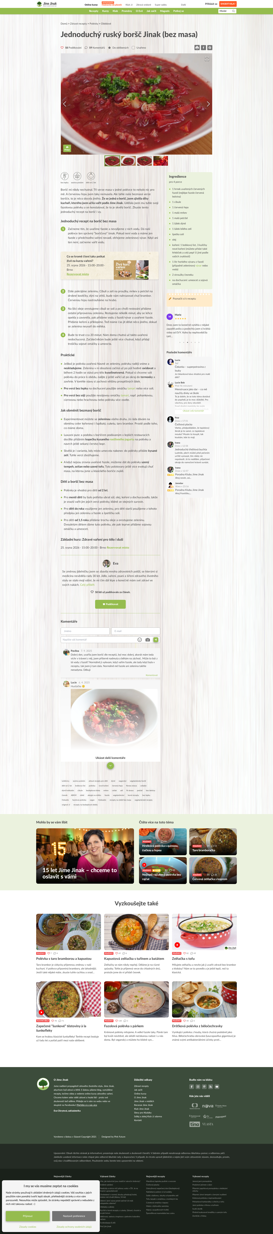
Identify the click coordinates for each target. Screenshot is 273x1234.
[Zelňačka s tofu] (204, 932)
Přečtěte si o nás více (87, 1105)
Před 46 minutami (183, 386)
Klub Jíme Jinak (141, 1109)
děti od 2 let (67, 786)
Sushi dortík (197, 1209)
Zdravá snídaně (143, 5)
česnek (64, 795)
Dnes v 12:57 (181, 471)
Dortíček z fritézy (199, 1216)
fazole (107, 795)
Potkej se (178, 11)
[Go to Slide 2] (128, 160)
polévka (92, 786)
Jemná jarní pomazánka (202, 1181)
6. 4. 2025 (84, 682)
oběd (82, 795)
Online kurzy (140, 1094)
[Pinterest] (204, 1086)
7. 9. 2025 (86, 651)
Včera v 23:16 (182, 486)
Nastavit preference (74, 1216)
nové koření (104, 786)
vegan (92, 800)
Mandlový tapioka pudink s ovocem (161, 1181)
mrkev (106, 790)
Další (183, 5)
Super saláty (161, 5)
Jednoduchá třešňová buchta (191, 449)
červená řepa (117, 786)
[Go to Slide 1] (112, 160)
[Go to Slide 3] (144, 160)
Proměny (127, 11)
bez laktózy (150, 790)
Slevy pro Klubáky (143, 1113)
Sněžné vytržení (106, 1185)
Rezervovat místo (118, 547)
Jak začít (151, 11)
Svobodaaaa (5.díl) (107, 1223)
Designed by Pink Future (113, 1137)
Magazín (165, 11)
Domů (64, 23)
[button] (136, 104)
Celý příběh (87, 585)
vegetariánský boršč (138, 781)
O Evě (139, 11)
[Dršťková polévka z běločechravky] (204, 999)
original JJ (66, 805)
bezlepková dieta (93, 790)
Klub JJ (129, 5)
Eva (115, 563)
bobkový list (80, 786)
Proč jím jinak (105, 1226)
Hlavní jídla (43, 1021)
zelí (121, 790)
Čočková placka (183, 424)
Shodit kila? (228, 4)
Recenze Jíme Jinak (143, 1105)
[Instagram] (198, 1086)
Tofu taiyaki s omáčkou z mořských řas (162, 1199)
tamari (131, 388)
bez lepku (146, 795)
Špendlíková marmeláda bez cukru (160, 1213)
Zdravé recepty (78, 23)
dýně (113, 781)
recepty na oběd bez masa (120, 800)
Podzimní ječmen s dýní (202, 1185)
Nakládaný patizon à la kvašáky (159, 1192)
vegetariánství (118, 795)
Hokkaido (102, 800)
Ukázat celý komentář (193, 411)
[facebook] (203, 47)
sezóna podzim (79, 781)
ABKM (73, 795)
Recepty (93, 11)
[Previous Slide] (65, 104)
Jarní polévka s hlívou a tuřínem (205, 1205)
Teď (176, 363)
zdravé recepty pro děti (98, 781)
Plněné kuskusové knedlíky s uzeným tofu (209, 1212)
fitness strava (131, 786)
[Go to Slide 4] (161, 160)
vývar (199, 265)
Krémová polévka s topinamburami (206, 1198)
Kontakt (138, 1120)
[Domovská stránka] (46, 4)
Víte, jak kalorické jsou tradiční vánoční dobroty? (120, 1181)
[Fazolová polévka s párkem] (136, 999)
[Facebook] (191, 1086)
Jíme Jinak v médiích (144, 1101)
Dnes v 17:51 (181, 421)
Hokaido (65, 800)
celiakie (143, 786)
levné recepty (133, 795)
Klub (115, 11)
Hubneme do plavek (112, 5)
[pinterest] (209, 47)
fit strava (129, 790)
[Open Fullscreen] (207, 58)
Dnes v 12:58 (181, 446)
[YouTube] (217, 1086)
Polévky (94, 23)
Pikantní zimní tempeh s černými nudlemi (209, 1195)
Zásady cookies (27, 1227)
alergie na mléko (94, 795)
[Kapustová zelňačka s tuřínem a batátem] (136, 932)
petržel (140, 790)
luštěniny (65, 781)
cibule (80, 790)
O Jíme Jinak (140, 1098)
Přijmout (28, 1216)
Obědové (106, 23)
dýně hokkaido (68, 790)
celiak (114, 790)
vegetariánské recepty (143, 800)
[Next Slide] (208, 104)
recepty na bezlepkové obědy (85, 805)
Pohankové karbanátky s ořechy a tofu (208, 1202)
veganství (122, 781)
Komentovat (152, 675)
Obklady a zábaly (107, 1207)
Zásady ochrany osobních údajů (74, 1227)
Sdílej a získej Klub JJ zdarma (148, 1116)
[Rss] (210, 1086)
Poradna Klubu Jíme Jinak (189, 474)
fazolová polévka (79, 800)
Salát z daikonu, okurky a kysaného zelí (162, 1196)
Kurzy (105, 11)
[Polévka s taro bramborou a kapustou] (68, 932)
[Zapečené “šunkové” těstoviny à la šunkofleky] (68, 999)
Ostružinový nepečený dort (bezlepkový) (162, 1188)
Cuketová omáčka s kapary (157, 1203)
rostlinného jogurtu (122, 439)
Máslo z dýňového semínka (157, 1206)
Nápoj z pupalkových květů (157, 1210)
